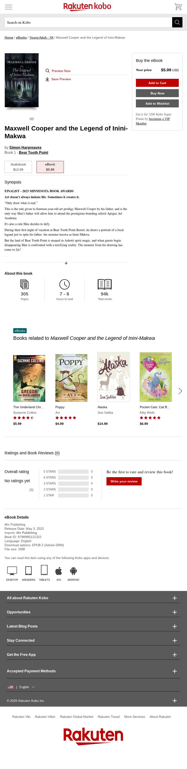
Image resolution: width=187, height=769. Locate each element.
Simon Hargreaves (25, 147)
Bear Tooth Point (33, 152)
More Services (134, 716)
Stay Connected (21, 640)
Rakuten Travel (109, 716)
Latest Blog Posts (22, 626)
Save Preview (61, 79)
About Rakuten (160, 716)
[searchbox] (93, 22)
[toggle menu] (8, 7)
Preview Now (61, 71)
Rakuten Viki (21, 716)
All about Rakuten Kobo (27, 598)
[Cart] (178, 7)
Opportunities (19, 612)
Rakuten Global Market (76, 716)
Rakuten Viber (45, 716)
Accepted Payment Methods (31, 671)
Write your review (124, 481)
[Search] (177, 22)
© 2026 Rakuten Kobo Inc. (26, 700)
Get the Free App (21, 655)
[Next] (180, 391)
